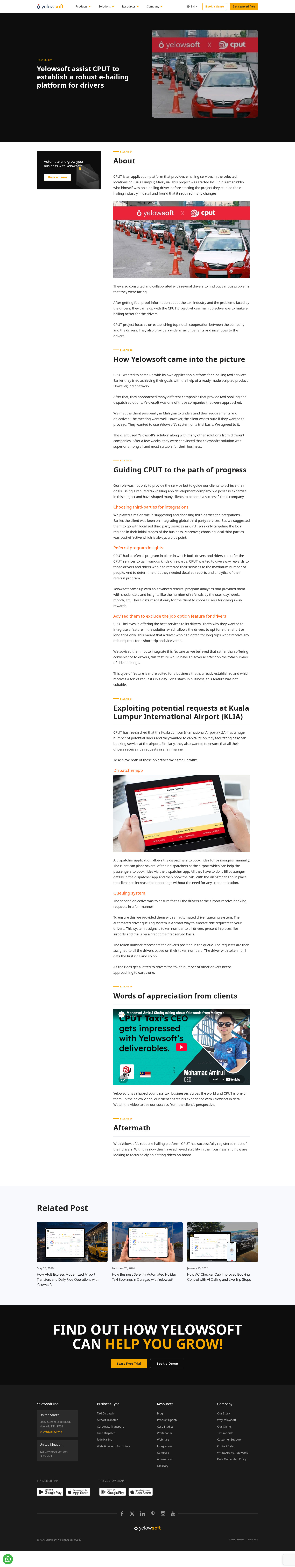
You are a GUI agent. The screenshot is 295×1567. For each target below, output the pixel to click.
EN (193, 6)
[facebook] (122, 1514)
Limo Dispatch (106, 1433)
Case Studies (45, 60)
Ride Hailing (104, 1439)
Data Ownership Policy (232, 1459)
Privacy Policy (253, 1540)
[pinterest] (153, 1514)
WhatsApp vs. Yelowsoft (232, 1453)
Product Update (167, 1420)
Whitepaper (164, 1433)
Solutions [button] (105, 6)
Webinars (163, 1439)
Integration (164, 1446)
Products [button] (81, 6)
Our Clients (224, 1426)
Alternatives (164, 1459)
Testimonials (225, 1433)
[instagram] (163, 1514)
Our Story (223, 1413)
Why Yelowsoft (226, 1420)
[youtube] (173, 1514)
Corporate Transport (110, 1426)
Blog (160, 1413)
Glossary (162, 1466)
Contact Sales (226, 1446)
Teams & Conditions (236, 1540)
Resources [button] (129, 6)
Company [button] (153, 6)
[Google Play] (50, 1492)
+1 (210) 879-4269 (51, 1432)
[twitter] (132, 1514)
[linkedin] (142, 1514)
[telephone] (8, 1559)
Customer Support (229, 1439)
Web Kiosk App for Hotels (113, 1446)
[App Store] (79, 1492)
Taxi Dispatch (105, 1413)
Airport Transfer (107, 1420)
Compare (163, 1453)
